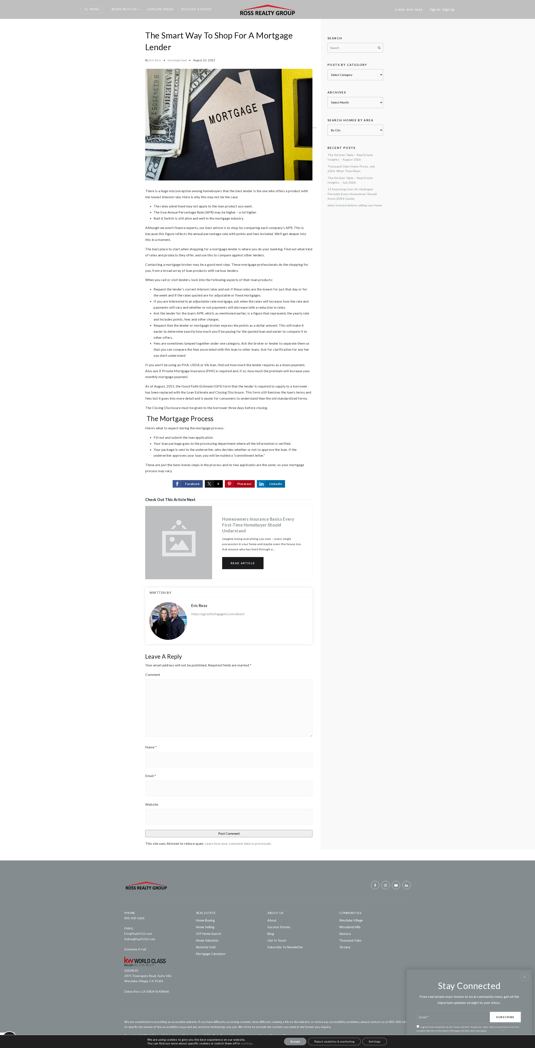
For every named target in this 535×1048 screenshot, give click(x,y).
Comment (152, 674)
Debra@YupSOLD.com (139, 939)
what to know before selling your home (354, 205)
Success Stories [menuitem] (196, 9)
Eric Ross (155, 60)
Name (151, 747)
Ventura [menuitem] (345, 934)
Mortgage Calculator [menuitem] (211, 954)
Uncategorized (177, 60)
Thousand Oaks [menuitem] (350, 940)
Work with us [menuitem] (124, 9)
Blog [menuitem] (271, 934)
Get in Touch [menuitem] (277, 940)
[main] (267, 439)
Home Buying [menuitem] (205, 920)
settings (247, 1043)
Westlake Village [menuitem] (351, 920)
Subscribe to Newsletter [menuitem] (285, 947)
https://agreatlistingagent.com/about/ (218, 614)
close (524, 977)
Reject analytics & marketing (334, 1041)
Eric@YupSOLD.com (138, 933)
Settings (375, 1041)
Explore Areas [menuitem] (161, 9)
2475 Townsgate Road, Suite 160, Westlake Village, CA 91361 (148, 978)
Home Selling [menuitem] (205, 927)
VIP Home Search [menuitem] (208, 934)
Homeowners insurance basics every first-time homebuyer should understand (258, 524)
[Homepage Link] (267, 9)
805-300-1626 (410, 9)
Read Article (243, 563)
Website (151, 804)
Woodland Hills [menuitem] (350, 927)
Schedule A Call (135, 949)
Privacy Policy (494, 1030)
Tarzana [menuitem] (344, 947)
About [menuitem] (272, 920)
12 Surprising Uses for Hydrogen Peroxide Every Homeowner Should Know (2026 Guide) (352, 193)
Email (150, 776)
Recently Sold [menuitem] (206, 947)
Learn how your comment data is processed (238, 843)
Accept (295, 1041)
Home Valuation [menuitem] (207, 940)
